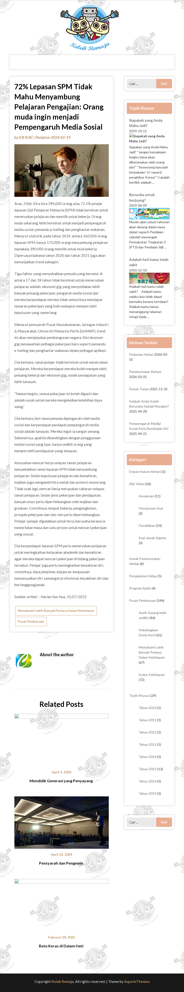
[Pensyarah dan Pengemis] (61, 821)
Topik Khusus (139, 695)
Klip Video (136, 484)
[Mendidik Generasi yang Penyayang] (61, 738)
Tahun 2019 (147, 793)
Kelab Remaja (63, 981)
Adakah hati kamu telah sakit (148, 262)
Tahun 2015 (147, 769)
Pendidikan (147, 525)
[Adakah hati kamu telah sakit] (149, 278)
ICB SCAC (26, 137)
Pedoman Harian (141, 354)
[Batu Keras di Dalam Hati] (61, 903)
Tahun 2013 (147, 744)
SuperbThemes (137, 981)
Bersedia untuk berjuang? (142, 197)
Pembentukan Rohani (145, 372)
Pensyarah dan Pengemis (61, 863)
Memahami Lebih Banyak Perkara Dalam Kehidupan (56, 611)
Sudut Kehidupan (152, 675)
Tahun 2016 (147, 781)
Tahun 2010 (147, 708)
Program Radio (140, 588)
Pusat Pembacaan (31, 621)
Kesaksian (146, 496)
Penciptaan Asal (151, 508)
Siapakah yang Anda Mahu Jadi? (145, 123)
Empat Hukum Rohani (145, 471)
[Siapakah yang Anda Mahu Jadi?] (149, 139)
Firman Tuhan (139, 389)
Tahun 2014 (147, 757)
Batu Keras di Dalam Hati (61, 946)
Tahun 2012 (147, 732)
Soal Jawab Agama (152, 538)
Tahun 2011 (147, 720)
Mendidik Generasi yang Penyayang (61, 780)
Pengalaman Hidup (143, 576)
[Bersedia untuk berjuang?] (149, 213)
